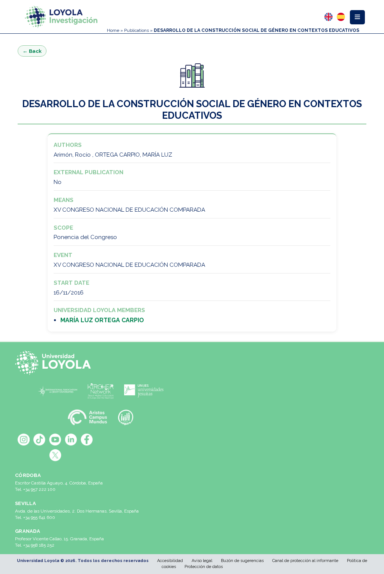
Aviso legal (202, 560)
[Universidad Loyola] (55, 362)
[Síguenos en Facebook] (87, 439)
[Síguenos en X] (55, 455)
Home (113, 30)
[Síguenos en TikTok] (39, 439)
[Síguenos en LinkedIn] (71, 439)
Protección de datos (203, 566)
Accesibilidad (170, 560)
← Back (32, 51)
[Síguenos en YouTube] (55, 439)
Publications (136, 30)
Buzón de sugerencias (242, 560)
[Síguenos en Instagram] (24, 439)
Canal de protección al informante (305, 560)
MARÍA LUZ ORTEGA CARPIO (102, 320)
